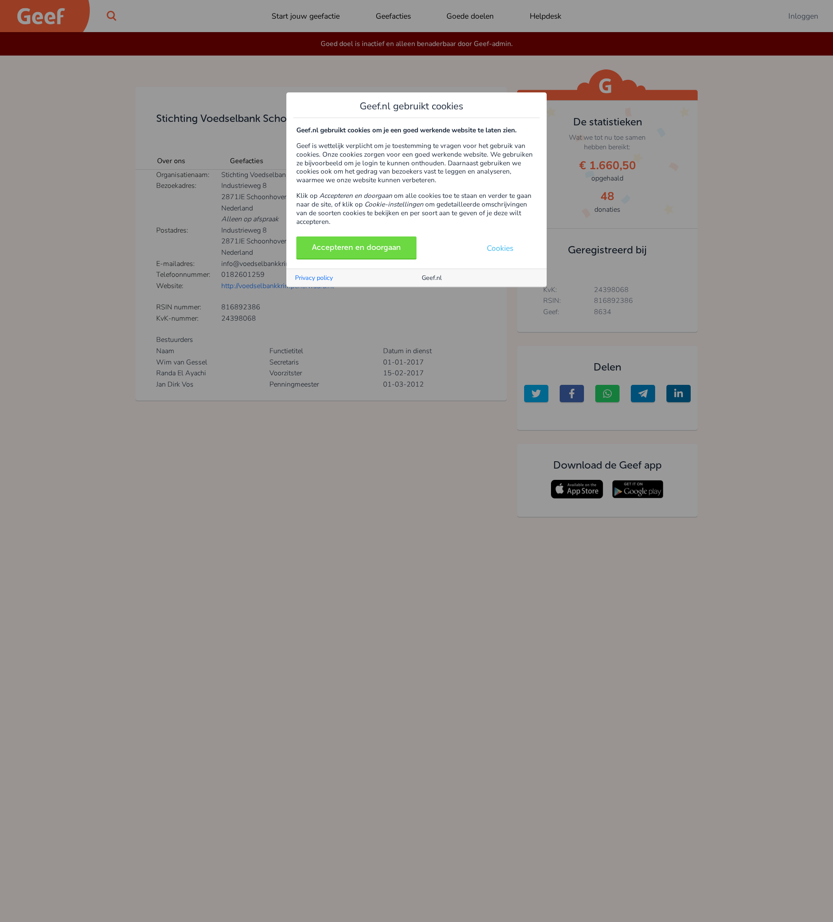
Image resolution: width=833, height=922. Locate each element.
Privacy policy (314, 277)
